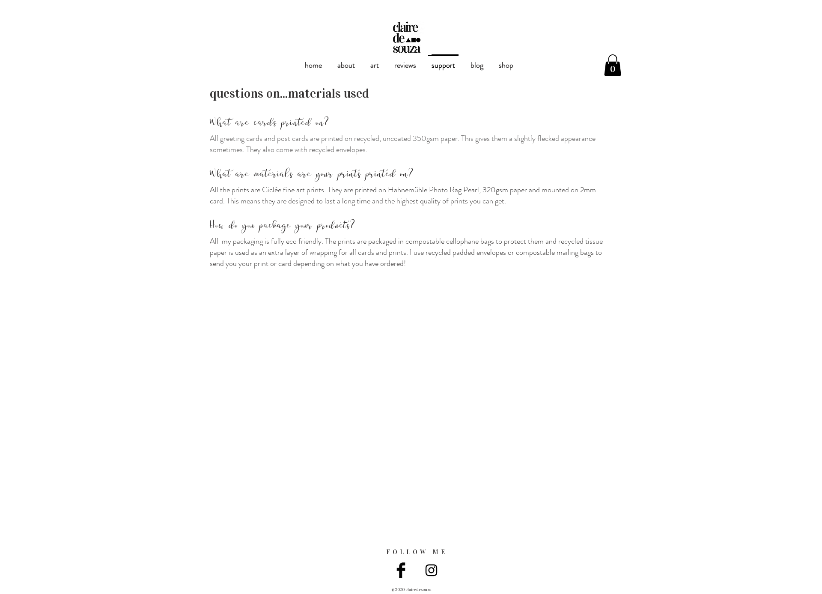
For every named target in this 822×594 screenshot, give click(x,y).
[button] (613, 65)
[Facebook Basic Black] (401, 570)
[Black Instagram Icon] (431, 570)
